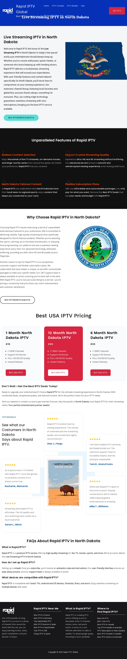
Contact (69, 15)
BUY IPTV (117, 11)
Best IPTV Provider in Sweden (109, 634)
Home (46, 6)
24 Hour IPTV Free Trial (54, 15)
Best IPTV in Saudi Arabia (44, 627)
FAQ (82, 6)
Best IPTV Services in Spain (45, 624)
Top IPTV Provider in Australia (109, 627)
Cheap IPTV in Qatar (42, 634)
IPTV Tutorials (58, 6)
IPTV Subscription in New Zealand (111, 630)
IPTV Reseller (72, 6)
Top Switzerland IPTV (42, 621)
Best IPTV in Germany (43, 618)
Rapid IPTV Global (70, 652)
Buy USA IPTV (16, 372)
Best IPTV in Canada (105, 624)
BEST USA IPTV (103, 621)
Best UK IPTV (102, 618)
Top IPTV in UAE (40, 630)
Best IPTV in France (42, 615)
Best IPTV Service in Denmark (109, 637)
